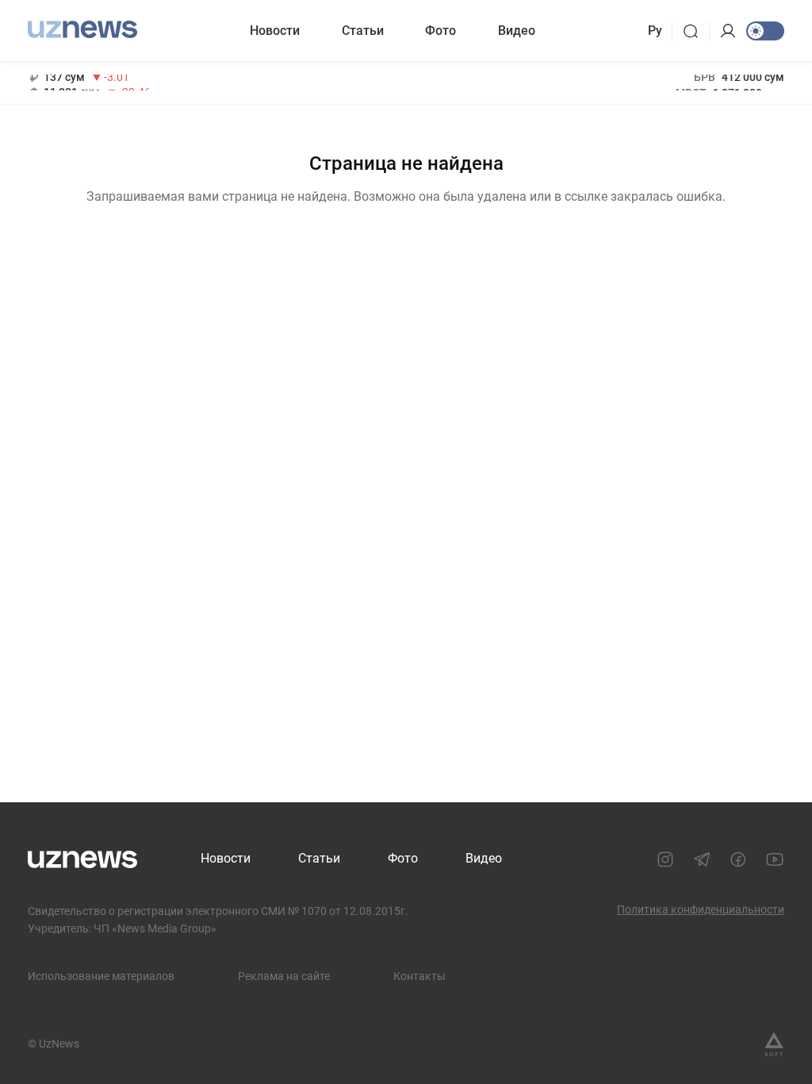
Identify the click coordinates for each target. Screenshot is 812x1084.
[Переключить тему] (765, 30)
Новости (275, 30)
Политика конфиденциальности (700, 909)
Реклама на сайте (284, 976)
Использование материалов (101, 976)
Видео (516, 30)
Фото (440, 30)
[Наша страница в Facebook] (738, 859)
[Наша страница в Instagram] (665, 859)
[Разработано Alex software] (774, 1044)
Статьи (363, 30)
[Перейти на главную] (82, 29)
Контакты (419, 976)
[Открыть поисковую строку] (696, 30)
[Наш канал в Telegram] (701, 859)
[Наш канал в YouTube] (774, 859)
